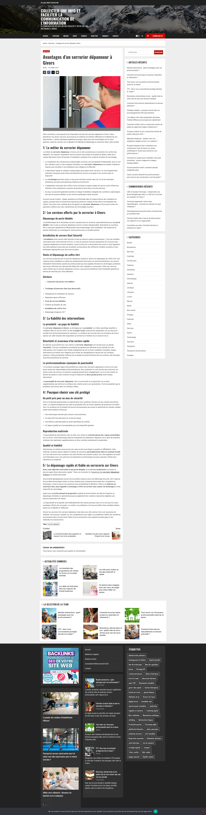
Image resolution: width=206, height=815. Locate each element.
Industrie (130, 274)
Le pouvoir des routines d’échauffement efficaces (57, 719)
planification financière (136, 729)
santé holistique (134, 743)
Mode (129, 306)
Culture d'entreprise (152, 674)
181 (48, 804)
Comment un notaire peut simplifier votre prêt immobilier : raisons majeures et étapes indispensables (144, 160)
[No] (203, 811)
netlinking (132, 720)
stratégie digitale (134, 747)
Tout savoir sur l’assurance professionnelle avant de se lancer (132, 615)
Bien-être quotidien (151, 664)
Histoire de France (149, 697)
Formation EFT (158, 36)
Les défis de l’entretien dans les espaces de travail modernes (50, 589)
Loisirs (129, 297)
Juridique (130, 288)
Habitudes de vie (134, 697)
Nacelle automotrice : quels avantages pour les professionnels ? (49, 615)
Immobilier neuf (146, 701)
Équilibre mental (148, 756)
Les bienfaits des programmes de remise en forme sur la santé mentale (50, 572)
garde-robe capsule (135, 687)
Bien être (94, 36)
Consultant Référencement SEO (97, 664)
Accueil (45, 36)
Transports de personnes (136, 351)
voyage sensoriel (134, 756)
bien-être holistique (135, 664)
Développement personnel (137, 211)
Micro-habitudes (134, 715)
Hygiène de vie (133, 701)
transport (147, 747)
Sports (129, 333)
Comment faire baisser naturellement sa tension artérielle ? (132, 632)
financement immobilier (147, 683)
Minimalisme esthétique (151, 715)
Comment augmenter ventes (137, 202)
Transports (131, 346)
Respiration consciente (136, 738)
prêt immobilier (150, 733)
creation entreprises (135, 674)
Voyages (84, 36)
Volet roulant (146, 752)
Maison (65, 36)
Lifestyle (130, 292)
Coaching (130, 256)
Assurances (131, 247)
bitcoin (131, 669)
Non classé (46, 51)
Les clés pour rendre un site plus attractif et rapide (90, 572)
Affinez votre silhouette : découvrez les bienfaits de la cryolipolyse (57, 794)
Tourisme (130, 342)
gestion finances (149, 692)
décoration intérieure (149, 678)
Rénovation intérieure (154, 738)
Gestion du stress (134, 692)
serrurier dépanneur (53, 524)
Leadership (153, 706)
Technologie (131, 337)
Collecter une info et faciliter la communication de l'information (60, 17)
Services (130, 328)
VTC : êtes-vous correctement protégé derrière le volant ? (49, 632)
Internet (130, 283)
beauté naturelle (154, 660)
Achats (129, 243)
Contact (116, 36)
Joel (46, 68)
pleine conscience (152, 729)
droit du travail (134, 678)
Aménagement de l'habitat (137, 660)
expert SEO (132, 683)
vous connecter (58, 551)
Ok (156, 811)
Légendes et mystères (136, 710)
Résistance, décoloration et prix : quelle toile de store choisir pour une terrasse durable (90, 632)
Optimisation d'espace (145, 720)
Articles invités (90, 659)
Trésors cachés (134, 752)
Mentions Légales (92, 654)
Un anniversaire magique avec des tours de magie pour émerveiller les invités (90, 589)
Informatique (131, 279)
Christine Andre (132, 218)
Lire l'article (47, 724)
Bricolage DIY (140, 669)
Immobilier (131, 270)
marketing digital (152, 710)
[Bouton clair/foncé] (138, 36)
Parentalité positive (135, 724)
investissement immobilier (137, 706)
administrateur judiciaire (137, 655)
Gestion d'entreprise (151, 687)
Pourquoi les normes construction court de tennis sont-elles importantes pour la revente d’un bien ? (60, 756)
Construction (131, 261)
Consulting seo (132, 225)
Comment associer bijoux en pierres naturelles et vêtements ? (90, 615)
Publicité (130, 319)
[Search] (142, 36)
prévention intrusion (135, 733)
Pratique (56, 36)
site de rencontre (148, 743)
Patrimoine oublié (150, 724)
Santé (75, 36)
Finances (105, 36)
